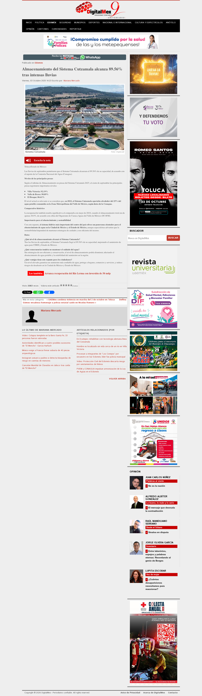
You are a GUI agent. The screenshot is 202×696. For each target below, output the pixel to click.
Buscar (173, 238)
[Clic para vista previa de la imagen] (74, 117)
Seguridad (65, 22)
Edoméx (51, 22)
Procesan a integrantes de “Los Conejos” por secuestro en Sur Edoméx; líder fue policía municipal (101, 355)
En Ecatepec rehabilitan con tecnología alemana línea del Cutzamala (102, 340)
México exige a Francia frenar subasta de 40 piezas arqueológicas (46, 352)
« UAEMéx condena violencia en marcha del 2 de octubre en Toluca (81, 299)
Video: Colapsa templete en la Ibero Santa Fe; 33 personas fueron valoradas (45, 337)
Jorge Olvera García (159, 542)
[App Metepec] (101, 41)
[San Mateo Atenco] (153, 440)
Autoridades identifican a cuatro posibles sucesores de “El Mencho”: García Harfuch (46, 344)
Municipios (80, 22)
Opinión (30, 29)
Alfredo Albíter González (156, 498)
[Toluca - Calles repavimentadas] (153, 393)
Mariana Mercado (72, 80)
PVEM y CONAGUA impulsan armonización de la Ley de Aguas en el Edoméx (101, 370)
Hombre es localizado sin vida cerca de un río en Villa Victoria (102, 348)
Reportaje (75, 29)
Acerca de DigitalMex (154, 692)
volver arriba (117, 378)
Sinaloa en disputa (158, 532)
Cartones (43, 29)
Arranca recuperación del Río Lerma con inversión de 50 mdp (78, 273)
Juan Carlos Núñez (158, 477)
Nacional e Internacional (117, 22)
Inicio (29, 22)
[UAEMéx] (153, 266)
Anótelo (171, 22)
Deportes (94, 22)
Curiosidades (59, 29)
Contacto (173, 692)
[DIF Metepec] (153, 308)
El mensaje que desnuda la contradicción (160, 509)
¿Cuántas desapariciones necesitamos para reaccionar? (155, 584)
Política (39, 22)
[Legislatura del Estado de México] (153, 73)
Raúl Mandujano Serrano (156, 522)
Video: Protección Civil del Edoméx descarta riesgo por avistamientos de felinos (101, 363)
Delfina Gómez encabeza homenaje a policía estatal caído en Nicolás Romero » (74, 301)
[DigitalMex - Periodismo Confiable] (101, 10)
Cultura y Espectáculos (149, 22)
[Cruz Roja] (153, 642)
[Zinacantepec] (153, 350)
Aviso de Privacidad (130, 692)
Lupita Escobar (156, 571)
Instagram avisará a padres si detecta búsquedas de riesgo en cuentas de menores (46, 359)
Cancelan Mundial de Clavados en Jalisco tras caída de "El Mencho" (46, 367)
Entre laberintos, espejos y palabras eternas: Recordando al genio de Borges (158, 556)
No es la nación (156, 486)
